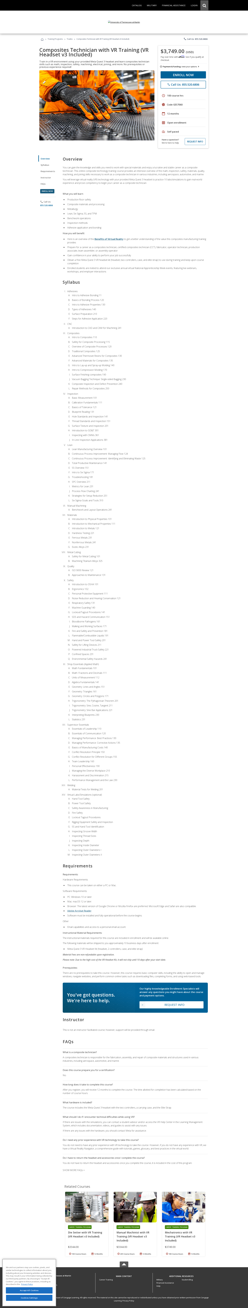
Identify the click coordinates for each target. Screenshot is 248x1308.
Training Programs (55, 39)
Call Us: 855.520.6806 (196, 39)
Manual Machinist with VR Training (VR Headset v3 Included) (133, 1236)
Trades (69, 39)
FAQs (43, 184)
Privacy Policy (128, 1300)
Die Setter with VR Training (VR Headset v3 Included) (85, 1234)
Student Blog (187, 1279)
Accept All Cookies (29, 1290)
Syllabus (45, 165)
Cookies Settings (29, 1297)
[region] (29, 1282)
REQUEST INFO (195, 141)
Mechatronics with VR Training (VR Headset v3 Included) (180, 1236)
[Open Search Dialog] (204, 5)
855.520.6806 (46, 205)
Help (158, 1286)
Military (159, 1279)
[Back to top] (124, 1275)
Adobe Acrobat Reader (79, 910)
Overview (45, 158)
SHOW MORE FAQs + (74, 1170)
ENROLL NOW (183, 75)
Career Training (106, 1279)
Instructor (46, 177)
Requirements (48, 171)
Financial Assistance (165, 1283)
